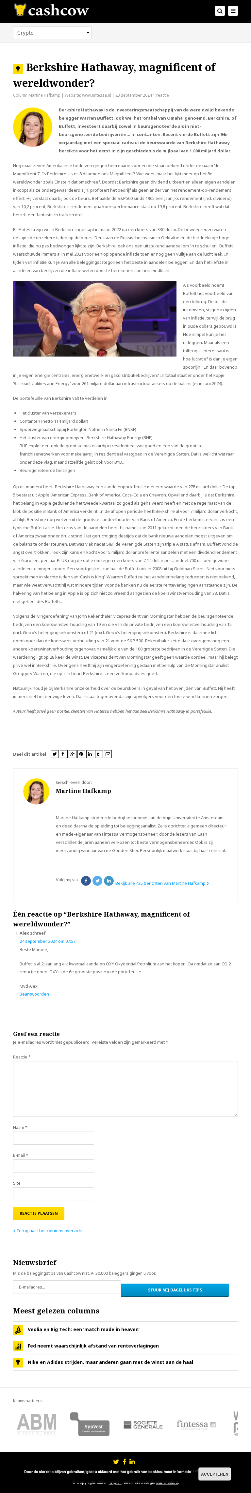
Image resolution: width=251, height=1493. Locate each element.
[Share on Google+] (72, 754)
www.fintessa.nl (96, 95)
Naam (20, 1127)
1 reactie (161, 95)
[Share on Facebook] (64, 754)
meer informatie (177, 1471)
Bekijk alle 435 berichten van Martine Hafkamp (160, 883)
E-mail (20, 1155)
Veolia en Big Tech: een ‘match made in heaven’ (84, 1329)
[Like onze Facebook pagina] (124, 1462)
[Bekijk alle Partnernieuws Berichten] (18, 1330)
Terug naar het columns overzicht (49, 1230)
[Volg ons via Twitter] (116, 1462)
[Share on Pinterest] (81, 754)
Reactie (22, 1057)
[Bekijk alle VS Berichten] (18, 1346)
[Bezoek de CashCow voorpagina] (51, 9)
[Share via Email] (108, 754)
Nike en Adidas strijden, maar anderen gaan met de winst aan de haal (110, 1362)
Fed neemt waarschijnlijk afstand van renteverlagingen (93, 1346)
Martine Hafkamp (44, 95)
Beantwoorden (34, 994)
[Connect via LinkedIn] (132, 1462)
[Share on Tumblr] (99, 754)
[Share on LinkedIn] (90, 754)
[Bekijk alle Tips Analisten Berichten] (18, 1362)
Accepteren (214, 1474)
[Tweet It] (55, 754)
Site (17, 1183)
